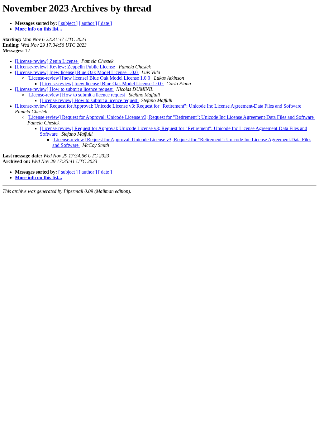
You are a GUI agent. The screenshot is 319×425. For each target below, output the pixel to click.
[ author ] (88, 23)
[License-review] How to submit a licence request (64, 89)
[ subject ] (68, 23)
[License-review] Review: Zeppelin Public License (65, 66)
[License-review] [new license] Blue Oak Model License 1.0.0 (77, 72)
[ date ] (105, 23)
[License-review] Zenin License (47, 61)
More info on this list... (38, 28)
